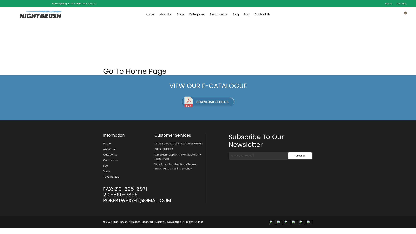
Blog (236, 14)
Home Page (146, 71)
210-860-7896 (120, 194)
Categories (197, 14)
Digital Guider (194, 222)
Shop (180, 14)
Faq (246, 14)
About (388, 3)
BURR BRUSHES (163, 149)
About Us (165, 14)
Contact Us (262, 14)
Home (150, 14)
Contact (401, 3)
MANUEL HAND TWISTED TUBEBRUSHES (178, 143)
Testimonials (219, 14)
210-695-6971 (130, 189)
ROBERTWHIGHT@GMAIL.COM (137, 200)
